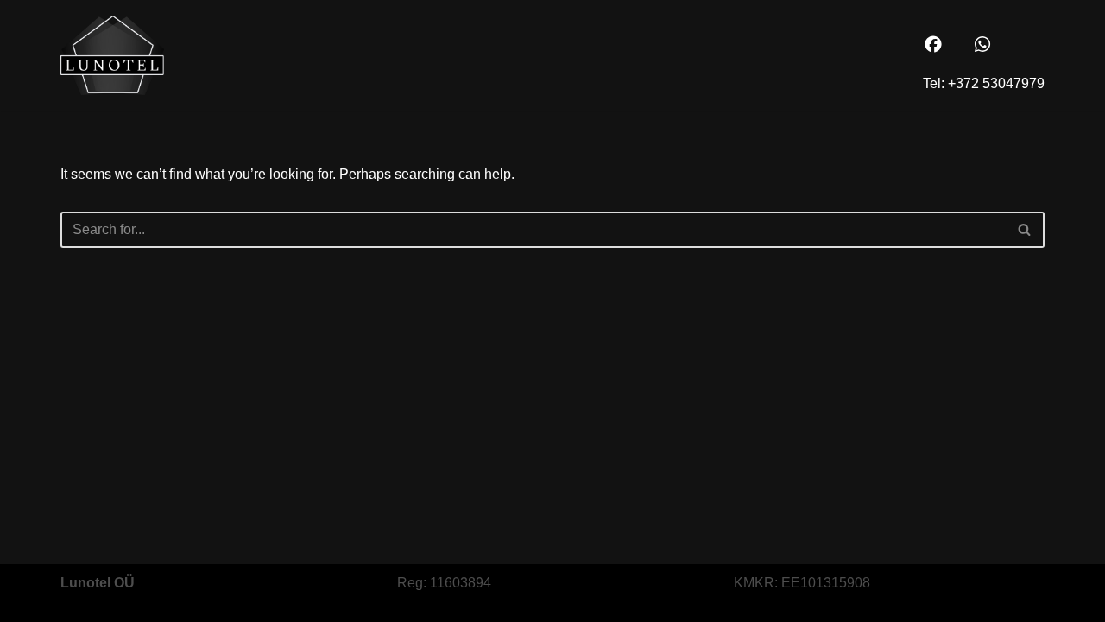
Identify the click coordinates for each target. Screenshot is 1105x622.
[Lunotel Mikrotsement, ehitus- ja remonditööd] (112, 55)
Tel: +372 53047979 (984, 83)
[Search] (1025, 230)
